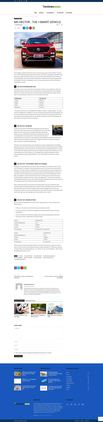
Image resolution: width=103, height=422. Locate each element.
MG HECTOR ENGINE (18, 257)
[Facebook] (17, 1)
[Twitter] (24, 1)
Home (15, 16)
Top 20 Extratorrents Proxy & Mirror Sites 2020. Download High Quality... (55, 388)
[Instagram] (19, 1)
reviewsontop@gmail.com (45, 415)
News (35, 12)
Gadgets (41, 12)
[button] (15, 0)
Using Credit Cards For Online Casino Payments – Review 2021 (29, 387)
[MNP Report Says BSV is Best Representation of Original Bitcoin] (17, 374)
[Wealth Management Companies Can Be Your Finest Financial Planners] (43, 374)
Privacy (82, 420)
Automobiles (50, 12)
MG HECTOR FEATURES (28, 257)
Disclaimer (77, 420)
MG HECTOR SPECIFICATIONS (20, 259)
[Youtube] (26, 1)
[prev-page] (15, 319)
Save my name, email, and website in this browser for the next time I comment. (34, 352)
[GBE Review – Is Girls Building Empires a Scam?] (17, 381)
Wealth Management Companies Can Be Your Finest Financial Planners (55, 374)
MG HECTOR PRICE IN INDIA (48, 257)
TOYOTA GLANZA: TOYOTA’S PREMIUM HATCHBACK (53, 277)
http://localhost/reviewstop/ (29, 286)
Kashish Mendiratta (19, 24)
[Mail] (22, 1)
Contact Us (87, 420)
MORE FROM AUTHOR (30, 300)
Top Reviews (69, 12)
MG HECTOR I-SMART (37, 257)
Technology (60, 12)
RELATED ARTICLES (19, 300)
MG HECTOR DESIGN (38, 256)
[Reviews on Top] (51, 6)
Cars (20, 18)
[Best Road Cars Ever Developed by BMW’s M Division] (38, 309)
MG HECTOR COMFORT (28, 256)
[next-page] (17, 319)
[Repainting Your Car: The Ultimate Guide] (55, 309)
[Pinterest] (30, 28)
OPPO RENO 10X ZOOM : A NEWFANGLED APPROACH (23, 277)
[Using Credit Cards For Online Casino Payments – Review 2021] (17, 387)
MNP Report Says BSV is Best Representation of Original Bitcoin (29, 374)
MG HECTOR (20, 256)
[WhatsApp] (33, 28)
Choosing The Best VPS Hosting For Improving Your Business (54, 381)
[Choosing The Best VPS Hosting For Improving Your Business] (43, 381)
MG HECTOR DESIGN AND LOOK (49, 256)
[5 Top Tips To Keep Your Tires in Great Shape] (21, 309)
